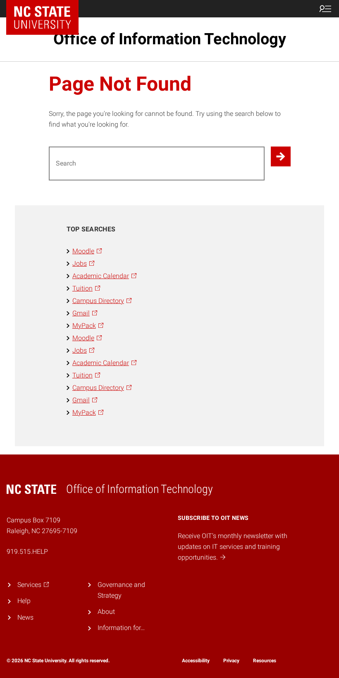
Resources (264, 661)
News (25, 617)
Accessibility (196, 661)
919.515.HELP (27, 551)
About (106, 611)
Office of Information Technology (169, 39)
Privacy (231, 661)
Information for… (121, 628)
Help (24, 601)
